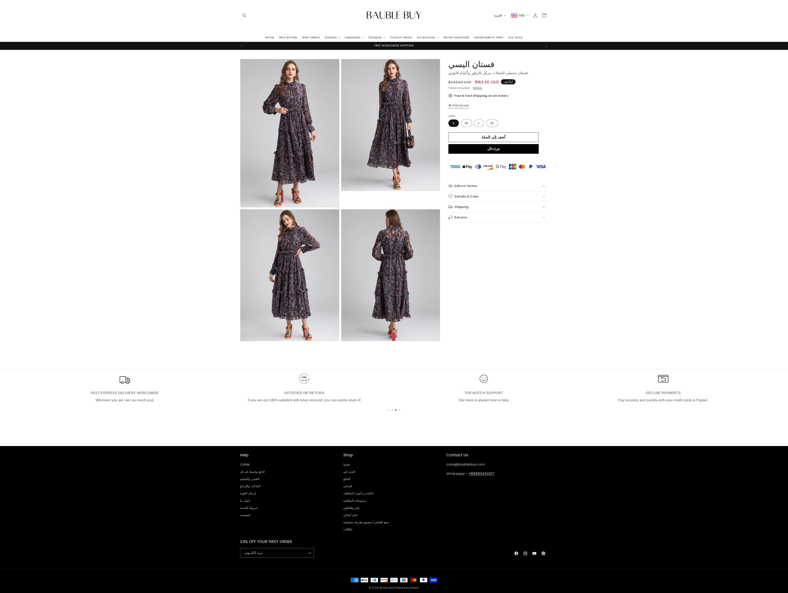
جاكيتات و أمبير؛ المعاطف (358, 493)
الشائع (346, 479)
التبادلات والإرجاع (250, 486)
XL (492, 123)
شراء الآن (493, 149)
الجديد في (349, 472)
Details (477, 88)
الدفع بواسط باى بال (252, 472)
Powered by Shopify (406, 587)
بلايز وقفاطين (351, 508)
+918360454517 (481, 473)
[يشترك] (309, 553)
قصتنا (346, 464)
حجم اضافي (350, 515)
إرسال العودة (248, 493)
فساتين (347, 486)
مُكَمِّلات (348, 529)
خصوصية (245, 515)
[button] (244, 15)
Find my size (460, 105)
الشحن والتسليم (249, 479)
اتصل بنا (245, 500)
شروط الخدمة (249, 508)
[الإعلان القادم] (546, 46)
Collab (245, 464)
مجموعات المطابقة (354, 500)
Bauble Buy (387, 587)
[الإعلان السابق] (241, 46)
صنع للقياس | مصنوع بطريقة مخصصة (366, 522)
